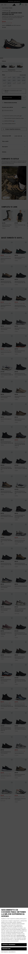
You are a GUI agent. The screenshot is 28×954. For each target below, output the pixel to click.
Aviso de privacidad (21, 935)
